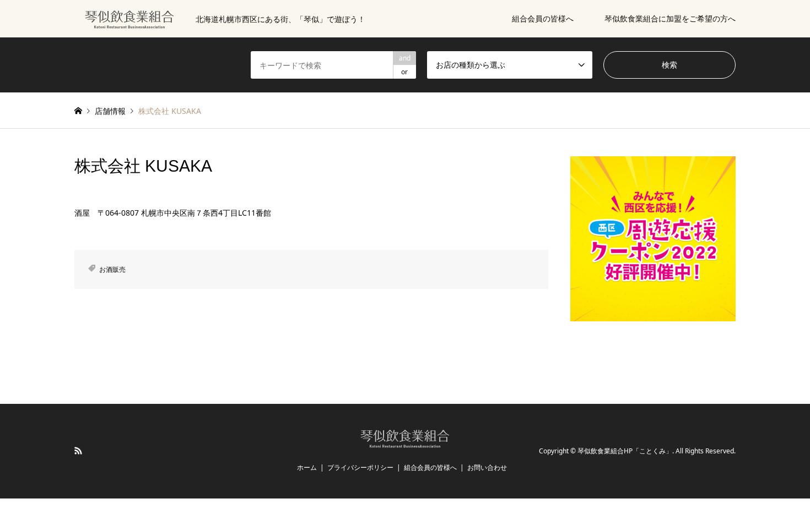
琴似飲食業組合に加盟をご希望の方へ (670, 18)
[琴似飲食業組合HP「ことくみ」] (405, 442)
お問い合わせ (487, 467)
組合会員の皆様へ (543, 18)
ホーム (307, 467)
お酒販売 (112, 269)
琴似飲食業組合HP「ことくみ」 (624, 451)
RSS (78, 450)
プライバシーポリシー (360, 467)
